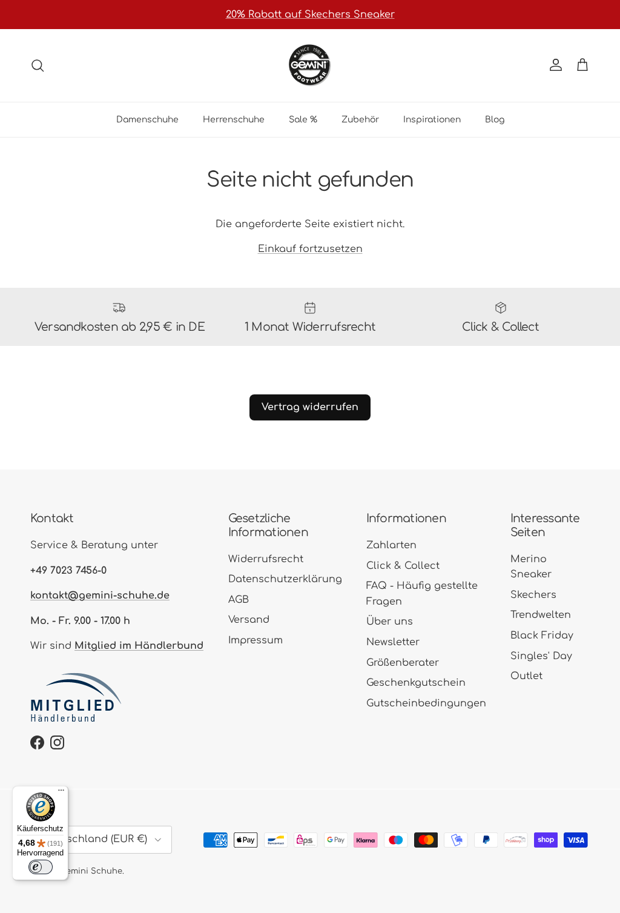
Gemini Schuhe (91, 871)
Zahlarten (391, 545)
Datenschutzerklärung (285, 579)
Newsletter (393, 642)
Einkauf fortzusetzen (310, 249)
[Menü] (61, 793)
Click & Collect (403, 565)
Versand (248, 619)
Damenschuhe (147, 119)
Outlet (526, 676)
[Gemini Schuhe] (310, 65)
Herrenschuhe (234, 119)
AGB (238, 599)
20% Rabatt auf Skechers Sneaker (310, 14)
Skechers (533, 594)
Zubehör (360, 119)
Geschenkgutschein (416, 682)
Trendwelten (540, 614)
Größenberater (402, 662)
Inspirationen (432, 119)
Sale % (303, 119)
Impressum (255, 640)
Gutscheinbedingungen (426, 703)
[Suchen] (37, 65)
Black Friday (541, 635)
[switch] (40, 867)
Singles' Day (541, 656)
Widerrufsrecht (265, 559)
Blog (494, 119)
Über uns (389, 621)
